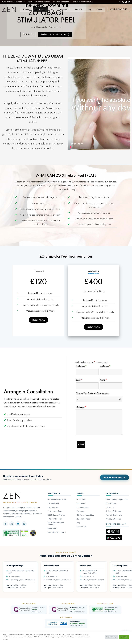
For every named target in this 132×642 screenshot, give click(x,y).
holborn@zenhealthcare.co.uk (93, 580)
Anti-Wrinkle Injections (57, 499)
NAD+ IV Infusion (55, 519)
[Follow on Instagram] (123, 2)
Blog (89, 9)
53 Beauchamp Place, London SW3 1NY (21, 572)
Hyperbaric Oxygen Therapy (56, 523)
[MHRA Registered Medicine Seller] (24, 533)
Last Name (105, 366)
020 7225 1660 (14, 576)
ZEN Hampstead (83, 519)
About (77, 9)
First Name (81, 366)
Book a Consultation (113, 477)
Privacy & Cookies (113, 519)
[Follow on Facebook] (120, 2)
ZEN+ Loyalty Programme (116, 499)
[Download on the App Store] (117, 531)
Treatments (39, 9)
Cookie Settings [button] (111, 637)
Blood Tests (52, 528)
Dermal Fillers (53, 503)
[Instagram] (11, 523)
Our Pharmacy (83, 507)
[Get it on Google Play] (117, 537)
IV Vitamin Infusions (56, 511)
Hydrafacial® (53, 507)
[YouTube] (17, 523)
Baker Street (39, 2)
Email (79, 380)
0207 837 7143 (88, 576)
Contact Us (81, 527)
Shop (53, 9)
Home (27, 9)
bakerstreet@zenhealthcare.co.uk (58, 580)
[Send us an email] (126, 2)
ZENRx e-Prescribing (85, 515)
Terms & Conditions (114, 515)
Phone (103, 380)
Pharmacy (63, 9)
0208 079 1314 (121, 576)
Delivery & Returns (113, 511)
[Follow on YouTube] (129, 2)
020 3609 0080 (52, 576)
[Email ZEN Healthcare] (24, 523)
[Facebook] (5, 523)
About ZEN (81, 499)
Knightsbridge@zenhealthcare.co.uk (22, 580)
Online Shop (111, 503)
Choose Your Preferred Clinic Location (92, 393)
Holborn (61, 2)
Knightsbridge (13, 2)
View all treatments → (57, 532)
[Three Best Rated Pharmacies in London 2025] (33, 533)
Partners (80, 511)
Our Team (81, 503)
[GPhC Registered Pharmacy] (11, 533)
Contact (99, 9)
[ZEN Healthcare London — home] (12, 496)
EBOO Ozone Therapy (57, 515)
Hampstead (83, 2)
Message (81, 407)
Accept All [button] (124, 637)
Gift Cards (110, 507)
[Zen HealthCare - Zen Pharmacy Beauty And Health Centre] (9, 9)
